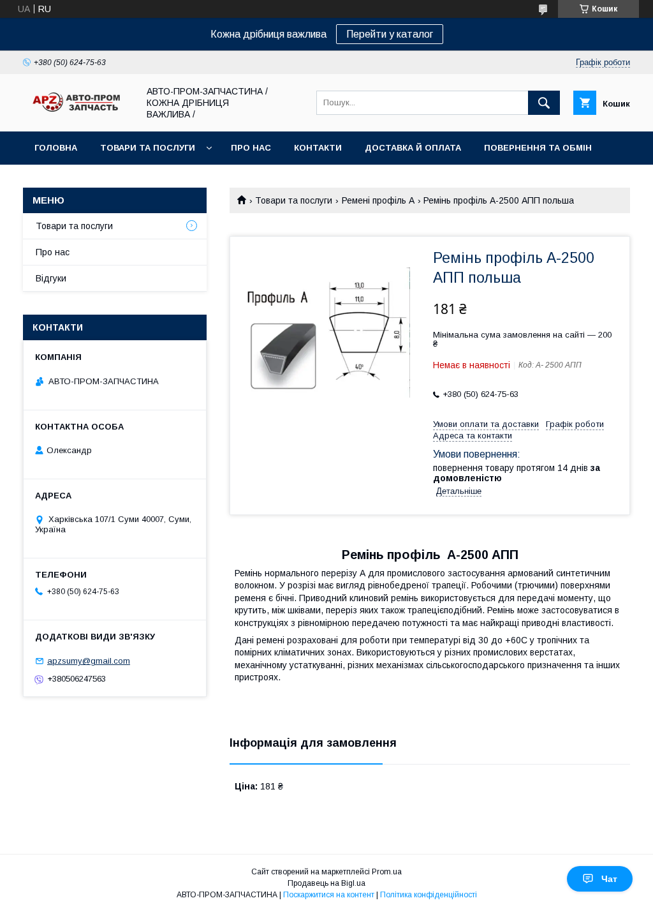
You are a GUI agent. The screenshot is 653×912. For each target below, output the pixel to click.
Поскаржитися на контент (328, 894)
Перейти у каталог (389, 34)
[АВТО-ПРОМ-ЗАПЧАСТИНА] (77, 112)
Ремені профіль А (378, 200)
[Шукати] (544, 103)
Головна (55, 148)
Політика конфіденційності (428, 894)
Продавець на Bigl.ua (326, 883)
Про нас (251, 148)
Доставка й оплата (413, 148)
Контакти (318, 148)
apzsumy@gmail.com (88, 661)
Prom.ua (387, 871)
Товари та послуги (147, 148)
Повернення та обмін (538, 148)
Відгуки (51, 278)
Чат (609, 879)
